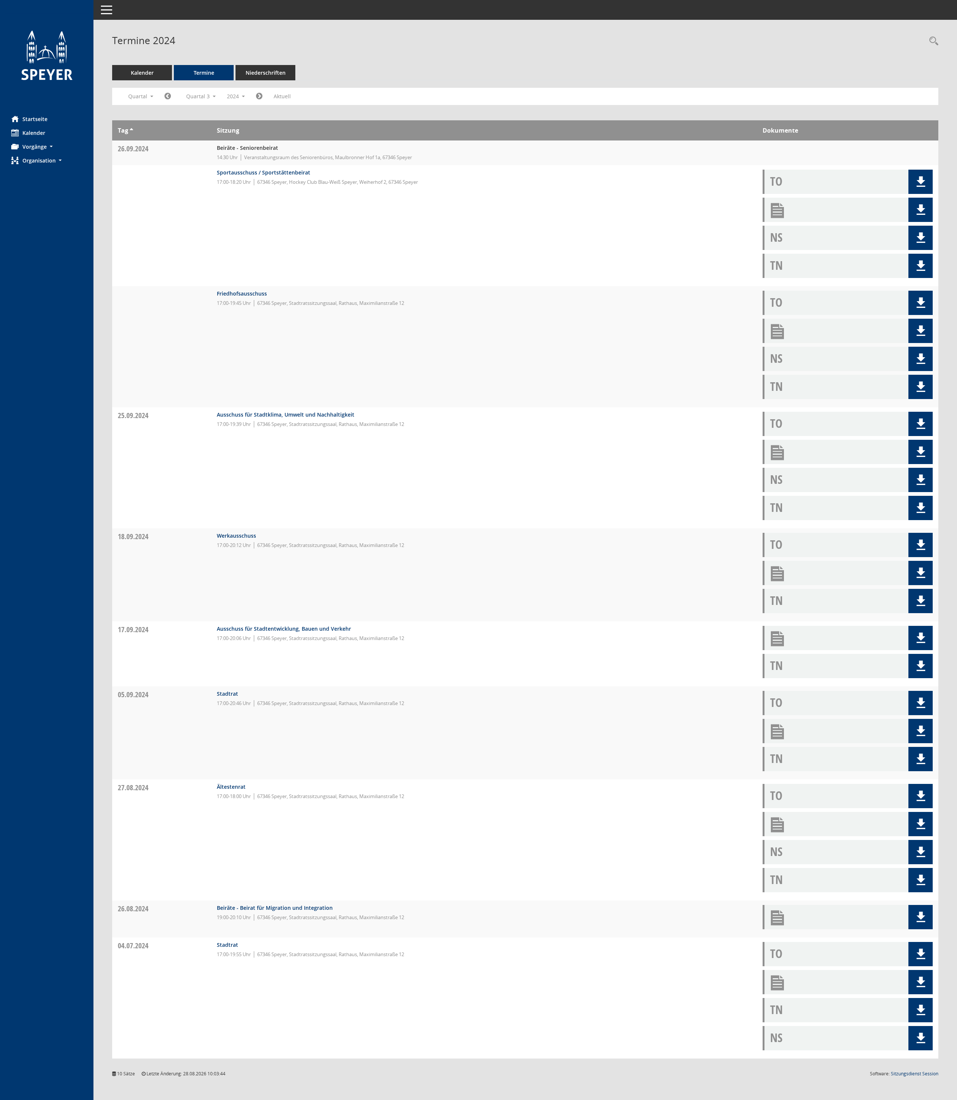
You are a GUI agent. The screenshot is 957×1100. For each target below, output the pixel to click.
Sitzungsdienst (914, 1073)
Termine (204, 72)
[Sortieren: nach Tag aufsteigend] (131, 130)
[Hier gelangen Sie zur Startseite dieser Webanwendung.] (46, 55)
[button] (46, 147)
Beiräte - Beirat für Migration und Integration (275, 907)
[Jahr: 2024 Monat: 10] (259, 96)
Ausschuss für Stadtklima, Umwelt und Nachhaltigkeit (285, 414)
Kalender (33, 132)
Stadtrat (227, 693)
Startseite (34, 119)
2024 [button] (233, 96)
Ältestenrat (231, 786)
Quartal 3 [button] (198, 96)
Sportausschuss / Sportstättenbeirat (263, 172)
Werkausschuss (236, 535)
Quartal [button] (138, 96)
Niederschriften (266, 72)
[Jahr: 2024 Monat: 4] (167, 96)
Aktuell (282, 96)
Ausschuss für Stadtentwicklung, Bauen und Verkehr (284, 628)
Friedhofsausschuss (242, 293)
